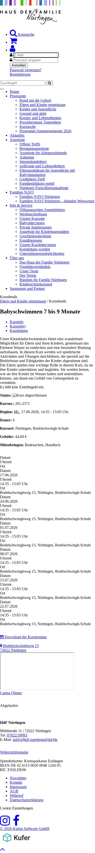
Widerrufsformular (14, 752)
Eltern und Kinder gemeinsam (23, 301)
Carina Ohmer (11, 693)
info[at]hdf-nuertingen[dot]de (35, 739)
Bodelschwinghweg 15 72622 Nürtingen (19, 648)
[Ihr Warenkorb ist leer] (13, 42)
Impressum (18, 787)
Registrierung (20, 74)
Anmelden (19, 65)
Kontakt (16, 782)
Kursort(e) (18, 326)
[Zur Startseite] (30, 23)
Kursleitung (19, 331)
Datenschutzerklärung (26, 800)
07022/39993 (17, 735)
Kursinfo (16, 322)
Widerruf (16, 795)
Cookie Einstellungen (16, 808)
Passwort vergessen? (25, 70)
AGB (14, 791)
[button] (12, 50)
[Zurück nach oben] (2, 850)
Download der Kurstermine (25, 637)
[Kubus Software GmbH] (16, 843)
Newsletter (18, 778)
